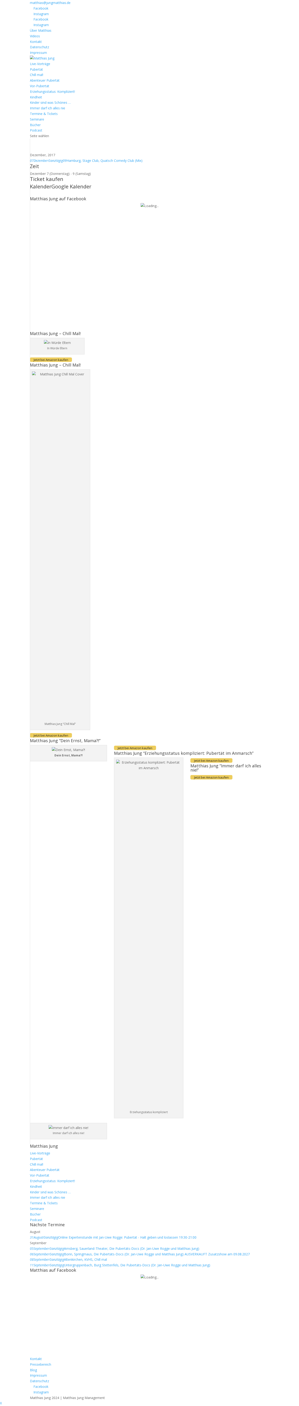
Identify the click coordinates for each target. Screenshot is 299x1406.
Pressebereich (40, 1364)
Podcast (36, 130)
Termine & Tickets (44, 113)
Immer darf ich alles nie (47, 108)
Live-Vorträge (40, 64)
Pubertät (36, 69)
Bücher (35, 125)
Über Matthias (40, 30)
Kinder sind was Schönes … (50, 102)
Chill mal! (36, 75)
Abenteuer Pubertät (45, 80)
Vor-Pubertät (39, 86)
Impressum (38, 52)
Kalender (40, 186)
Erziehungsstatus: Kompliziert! (52, 91)
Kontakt (36, 41)
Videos (35, 36)
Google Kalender (71, 186)
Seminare (37, 119)
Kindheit (36, 97)
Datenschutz (39, 47)
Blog (33, 1370)
